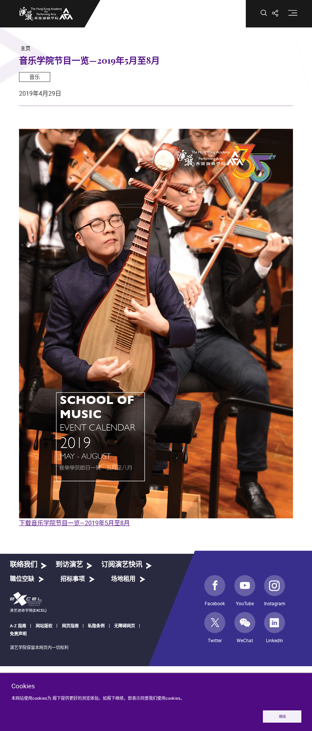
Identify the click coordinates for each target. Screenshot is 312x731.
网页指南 (70, 625)
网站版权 (44, 625)
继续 (282, 716)
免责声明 (18, 633)
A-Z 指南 (18, 625)
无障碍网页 (124, 625)
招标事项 (72, 579)
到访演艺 (69, 564)
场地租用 (123, 579)
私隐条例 (96, 625)
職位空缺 (22, 579)
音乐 (34, 76)
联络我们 (23, 564)
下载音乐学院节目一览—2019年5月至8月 (74, 523)
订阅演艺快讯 (121, 564)
